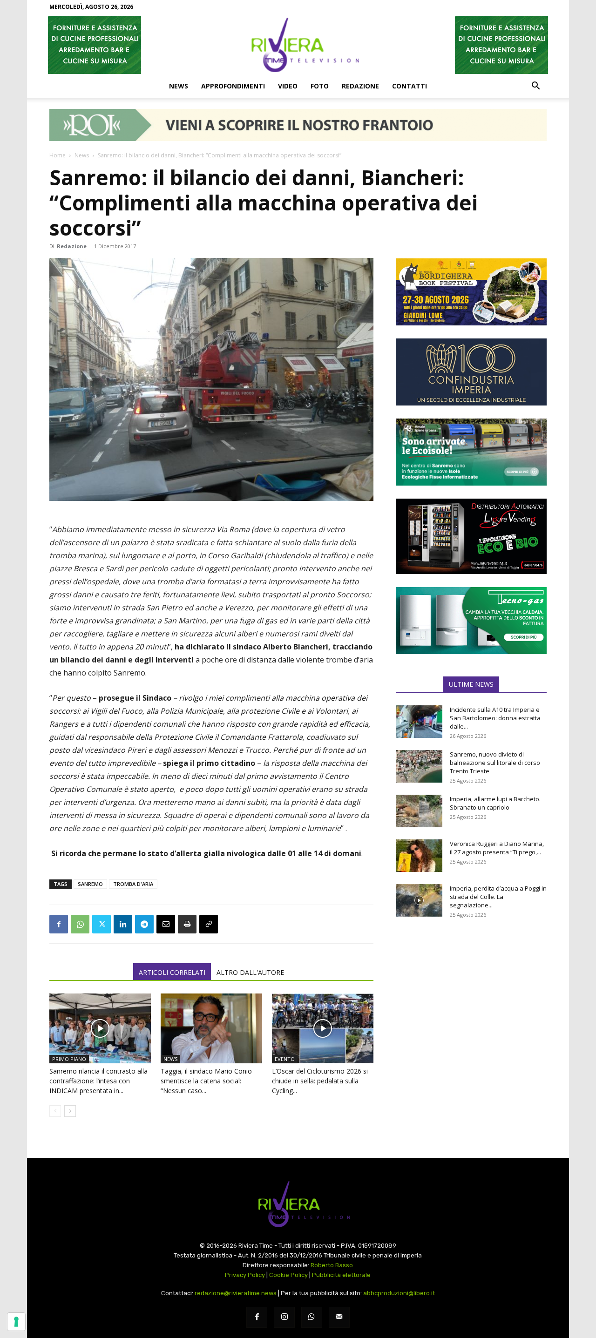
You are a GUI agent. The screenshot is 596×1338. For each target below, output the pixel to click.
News (178, 85)
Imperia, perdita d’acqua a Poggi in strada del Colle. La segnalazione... (498, 896)
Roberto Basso (332, 1265)
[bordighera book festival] (471, 291)
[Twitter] (101, 924)
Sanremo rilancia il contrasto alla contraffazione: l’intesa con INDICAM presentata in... (98, 1081)
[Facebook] (58, 924)
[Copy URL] (208, 924)
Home (57, 155)
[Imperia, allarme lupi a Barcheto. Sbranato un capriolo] (419, 811)
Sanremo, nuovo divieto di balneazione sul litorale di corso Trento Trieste (495, 762)
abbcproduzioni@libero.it (399, 1293)
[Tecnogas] (471, 620)
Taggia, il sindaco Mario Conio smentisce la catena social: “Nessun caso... (206, 1081)
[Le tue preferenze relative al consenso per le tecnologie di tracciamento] (16, 1322)
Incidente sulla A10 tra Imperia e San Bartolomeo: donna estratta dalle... (495, 717)
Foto (320, 85)
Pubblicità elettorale (341, 1274)
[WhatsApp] (80, 924)
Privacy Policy (245, 1274)
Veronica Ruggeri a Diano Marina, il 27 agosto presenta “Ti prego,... (497, 847)
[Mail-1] (339, 1317)
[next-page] (70, 1111)
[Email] (165, 924)
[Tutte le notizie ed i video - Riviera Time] (298, 1204)
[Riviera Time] (298, 45)
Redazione (360, 85)
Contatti (409, 85)
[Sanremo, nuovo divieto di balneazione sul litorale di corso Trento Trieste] (419, 766)
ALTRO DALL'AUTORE (250, 972)
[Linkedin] (123, 924)
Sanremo (90, 883)
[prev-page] (55, 1111)
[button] (535, 86)
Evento (285, 1058)
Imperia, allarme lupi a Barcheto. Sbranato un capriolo (495, 803)
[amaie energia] (471, 452)
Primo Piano (69, 1058)
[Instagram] (284, 1317)
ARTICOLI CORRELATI (172, 972)
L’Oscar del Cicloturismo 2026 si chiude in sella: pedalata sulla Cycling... (320, 1081)
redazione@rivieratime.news (236, 1293)
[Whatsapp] (311, 1317)
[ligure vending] (471, 536)
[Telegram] (144, 924)
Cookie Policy (288, 1274)
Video (288, 85)
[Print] (187, 924)
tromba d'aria (133, 883)
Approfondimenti (233, 85)
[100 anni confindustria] (471, 371)
